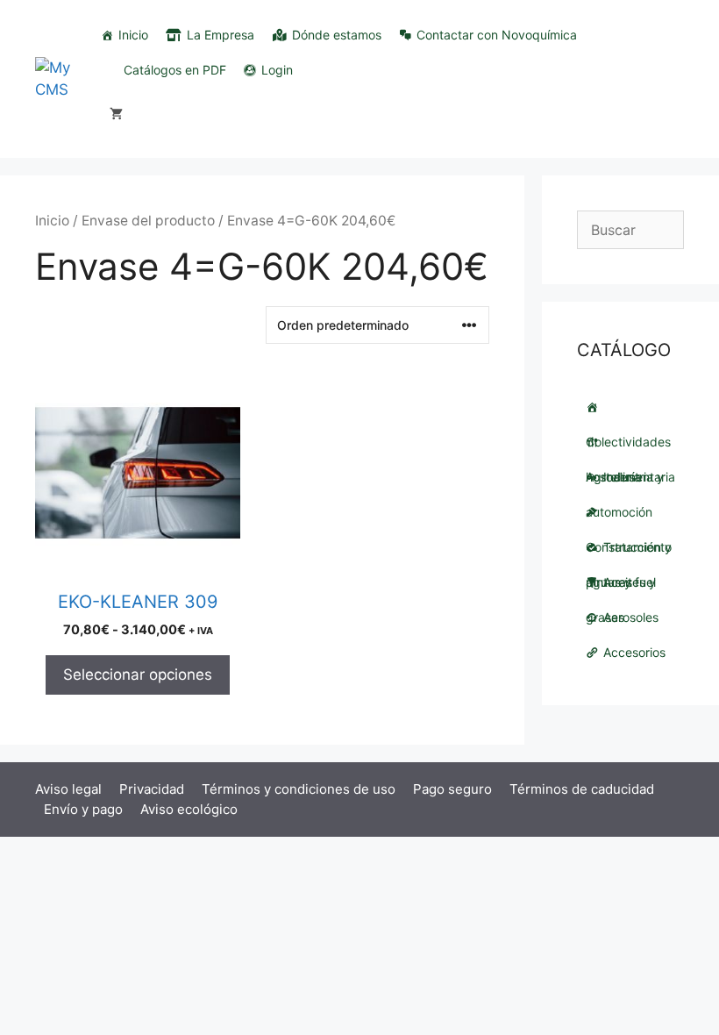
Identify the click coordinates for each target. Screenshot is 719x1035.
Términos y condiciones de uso (298, 789)
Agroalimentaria (630, 442)
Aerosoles (630, 617)
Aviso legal (68, 789)
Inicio (133, 34)
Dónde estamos (336, 34)
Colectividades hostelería (630, 407)
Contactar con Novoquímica (496, 34)
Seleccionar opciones (137, 674)
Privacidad (151, 789)
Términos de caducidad (581, 789)
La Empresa (220, 34)
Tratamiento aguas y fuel (629, 552)
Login (277, 69)
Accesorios (634, 652)
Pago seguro (452, 789)
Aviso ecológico (189, 809)
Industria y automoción (625, 482)
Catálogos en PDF (175, 69)
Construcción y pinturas (630, 512)
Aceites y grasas (621, 587)
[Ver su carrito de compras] (116, 114)
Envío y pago (83, 809)
